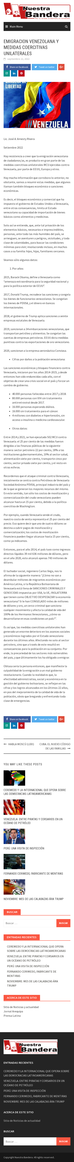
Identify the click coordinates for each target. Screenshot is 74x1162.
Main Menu (16, 26)
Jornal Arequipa (13, 1011)
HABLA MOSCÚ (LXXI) (21, 744)
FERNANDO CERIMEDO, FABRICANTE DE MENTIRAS (33, 873)
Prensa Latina (12, 1015)
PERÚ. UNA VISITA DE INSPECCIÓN (24, 848)
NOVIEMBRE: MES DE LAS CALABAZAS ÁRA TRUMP (34, 899)
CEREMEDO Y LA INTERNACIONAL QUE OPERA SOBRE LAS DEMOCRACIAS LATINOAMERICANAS (35, 792)
